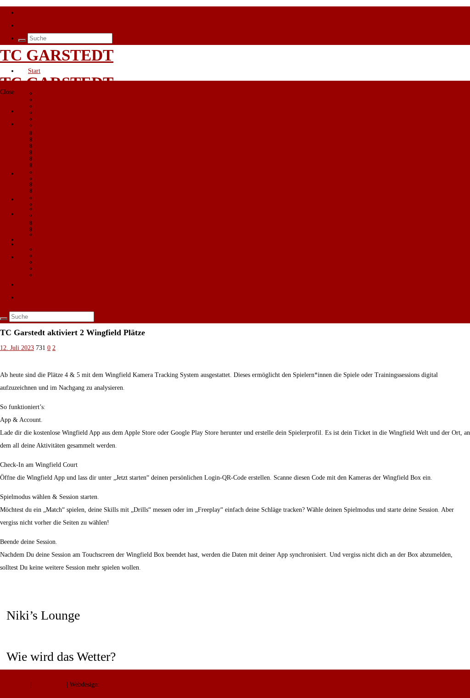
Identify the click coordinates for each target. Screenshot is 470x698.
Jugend (37, 239)
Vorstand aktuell (57, 159)
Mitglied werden (58, 93)
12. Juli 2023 (17, 347)
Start (34, 70)
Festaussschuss (55, 178)
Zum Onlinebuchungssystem (55, 12)
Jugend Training (58, 262)
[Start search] (22, 40)
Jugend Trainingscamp (66, 268)
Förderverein (53, 144)
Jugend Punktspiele (61, 255)
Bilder (45, 146)
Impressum (15, 684)
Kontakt (38, 284)
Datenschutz (49, 684)
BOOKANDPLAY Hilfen (70, 112)
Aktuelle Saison (57, 230)
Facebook (30, 25)
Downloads (51, 99)
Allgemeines (53, 223)
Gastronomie (53, 172)
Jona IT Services (123, 684)
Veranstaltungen (57, 191)
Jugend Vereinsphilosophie (71, 249)
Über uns (39, 83)
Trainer (46, 165)
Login (36, 257)
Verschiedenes (55, 197)
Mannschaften (46, 214)
